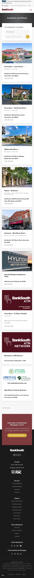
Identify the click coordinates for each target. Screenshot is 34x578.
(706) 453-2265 (8, 326)
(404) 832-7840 (8, 204)
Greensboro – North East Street (15, 108)
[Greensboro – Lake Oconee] (17, 44)
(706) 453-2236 (8, 120)
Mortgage (17, 489)
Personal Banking (17, 483)
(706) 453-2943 (8, 78)
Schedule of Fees (17, 510)
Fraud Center (17, 519)
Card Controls (17, 513)
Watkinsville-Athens (11, 149)
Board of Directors (17, 530)
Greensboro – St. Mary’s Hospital (15, 313)
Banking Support (17, 504)
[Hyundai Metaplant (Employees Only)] (17, 252)
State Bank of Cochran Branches (15, 390)
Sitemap (24, 574)
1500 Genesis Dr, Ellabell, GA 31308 (15, 281)
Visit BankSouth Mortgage (16, 435)
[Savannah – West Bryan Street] (17, 211)
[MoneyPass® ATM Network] (17, 333)
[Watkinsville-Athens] (17, 127)
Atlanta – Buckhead (11, 190)
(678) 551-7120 (20, 468)
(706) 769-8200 (8, 161)
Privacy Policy (11, 574)
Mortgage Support (17, 507)
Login (29, 5)
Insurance (17, 492)
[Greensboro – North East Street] (17, 85)
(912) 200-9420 (8, 245)
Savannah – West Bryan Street (14, 233)
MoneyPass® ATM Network (13, 355)
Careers (17, 533)
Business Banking (17, 486)
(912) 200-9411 (8, 284)
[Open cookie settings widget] (3, 575)
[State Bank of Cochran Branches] (17, 368)
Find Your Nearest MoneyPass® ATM (15, 361)
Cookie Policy (18, 574)
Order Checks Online (17, 501)
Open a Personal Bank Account (18, 5)
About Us (17, 527)
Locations (5, 5)
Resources (17, 516)
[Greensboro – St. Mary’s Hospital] (17, 291)
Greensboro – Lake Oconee (13, 66)
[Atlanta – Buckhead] (17, 168)
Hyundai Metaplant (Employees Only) (15, 275)
